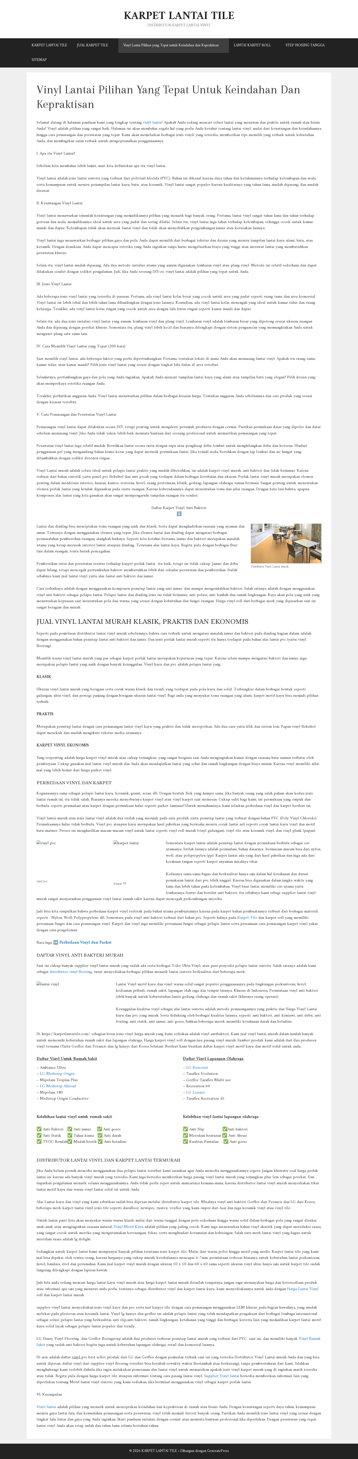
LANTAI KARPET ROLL (252, 45)
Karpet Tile (247, 917)
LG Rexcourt (197, 1067)
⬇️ (179, 514)
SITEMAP (39, 60)
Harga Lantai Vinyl (303, 1289)
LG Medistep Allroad (58, 1086)
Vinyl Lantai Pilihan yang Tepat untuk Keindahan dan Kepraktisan (171, 45)
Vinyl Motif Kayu (128, 1227)
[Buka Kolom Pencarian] (324, 60)
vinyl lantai (152, 122)
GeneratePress (218, 1451)
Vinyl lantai (46, 1407)
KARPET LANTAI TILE (179, 16)
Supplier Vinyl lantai (221, 1376)
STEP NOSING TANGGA (305, 45)
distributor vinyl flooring (71, 972)
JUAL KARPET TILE (92, 45)
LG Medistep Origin (57, 1073)
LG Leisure (195, 1092)
